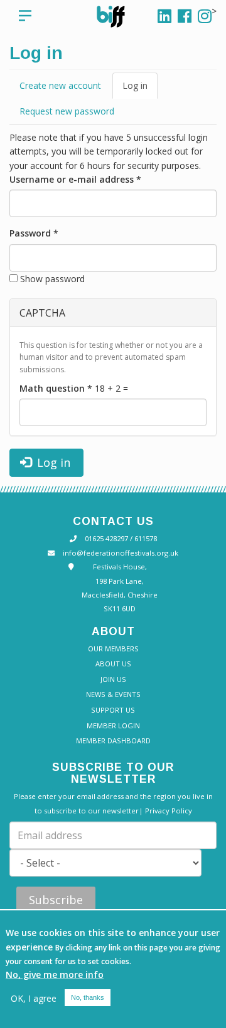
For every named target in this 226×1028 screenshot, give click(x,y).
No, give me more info (55, 974)
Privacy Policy (168, 810)
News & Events (113, 694)
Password (33, 233)
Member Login (113, 725)
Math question (55, 388)
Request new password (66, 111)
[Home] (120, 17)
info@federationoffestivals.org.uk (120, 552)
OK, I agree (33, 998)
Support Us (113, 710)
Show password (52, 279)
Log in (137, 89)
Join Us (113, 679)
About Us (113, 663)
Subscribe (56, 899)
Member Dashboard (113, 740)
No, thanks (87, 997)
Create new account (60, 85)
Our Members (113, 648)
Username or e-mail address (75, 179)
